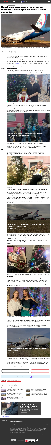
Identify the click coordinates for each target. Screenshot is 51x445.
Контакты (46, 420)
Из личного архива (29, 48)
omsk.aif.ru (19, 63)
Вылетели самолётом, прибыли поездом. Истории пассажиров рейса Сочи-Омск (25, 134)
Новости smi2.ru (5, 416)
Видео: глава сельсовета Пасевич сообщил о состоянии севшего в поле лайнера (15, 398)
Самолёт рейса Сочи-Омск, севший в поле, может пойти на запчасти (15, 390)
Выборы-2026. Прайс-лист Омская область (34, 420)
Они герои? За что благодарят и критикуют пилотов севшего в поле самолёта (26, 225)
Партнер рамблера (21, 440)
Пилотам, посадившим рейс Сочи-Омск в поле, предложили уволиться (39, 390)
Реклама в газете (21, 420)
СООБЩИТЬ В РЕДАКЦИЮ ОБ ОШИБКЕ (16, 421)
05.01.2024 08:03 (4, 5)
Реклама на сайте (13, 420)
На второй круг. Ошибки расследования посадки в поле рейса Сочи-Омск (27, 349)
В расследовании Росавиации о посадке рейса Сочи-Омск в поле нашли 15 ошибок (39, 394)
